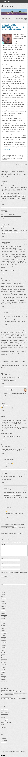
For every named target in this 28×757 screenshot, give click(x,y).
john (2, 373)
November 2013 (4, 660)
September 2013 (4, 664)
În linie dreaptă (6, 149)
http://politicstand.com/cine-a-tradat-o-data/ (11, 216)
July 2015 (3, 635)
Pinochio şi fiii (3, 720)
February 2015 (3, 637)
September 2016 (4, 618)
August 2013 (3, 665)
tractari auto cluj (7, 459)
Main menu (6, 1)
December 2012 (4, 679)
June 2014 (3, 650)
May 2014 (3, 652)
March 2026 (3, 596)
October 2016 (3, 616)
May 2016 (3, 625)
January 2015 (3, 638)
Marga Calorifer (7, 158)
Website (2, 567)
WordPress (13, 751)
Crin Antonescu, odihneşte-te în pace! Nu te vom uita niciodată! (13, 26)
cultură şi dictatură (20, 155)
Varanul (18, 158)
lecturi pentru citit (4, 715)
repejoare (2, 724)
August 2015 (3, 633)
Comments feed (4, 740)
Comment (3, 544)
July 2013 (3, 667)
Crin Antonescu (16, 156)
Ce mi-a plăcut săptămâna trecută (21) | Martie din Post (11, 365)
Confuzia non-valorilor (11, 155)
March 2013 (3, 674)
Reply (3, 204)
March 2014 (3, 655)
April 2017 (3, 608)
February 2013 (3, 676)
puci (15, 158)
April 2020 (3, 601)
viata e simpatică (4, 727)
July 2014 (3, 649)
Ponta (12, 158)
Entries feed (3, 738)
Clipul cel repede (4, 710)
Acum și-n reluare (4, 709)
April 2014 (3, 654)
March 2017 (3, 610)
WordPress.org (4, 742)
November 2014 (4, 642)
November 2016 (4, 615)
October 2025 (3, 598)
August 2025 (3, 599)
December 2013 (4, 659)
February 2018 (3, 606)
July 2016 (3, 621)
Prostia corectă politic (5, 18)
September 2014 (4, 645)
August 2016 (3, 620)
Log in (2, 736)
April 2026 (3, 594)
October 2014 (3, 643)
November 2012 (4, 681)
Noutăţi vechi (3, 717)
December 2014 (4, 640)
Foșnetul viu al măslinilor (10, 690)
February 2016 (3, 628)
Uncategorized (5, 156)
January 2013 (3, 677)
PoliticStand (4, 210)
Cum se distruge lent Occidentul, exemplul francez (14, 691)
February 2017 (3, 611)
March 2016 (3, 627)
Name (2, 558)
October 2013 (3, 662)
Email (2, 563)
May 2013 (3, 671)
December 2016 (4, 613)
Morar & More (7, 6)
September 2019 (4, 603)
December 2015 (4, 630)
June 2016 (3, 623)
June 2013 (3, 669)
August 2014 (3, 647)
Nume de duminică (4, 719)
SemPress (23, 751)
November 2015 (4, 632)
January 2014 (3, 657)
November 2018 (4, 605)
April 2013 (3, 672)
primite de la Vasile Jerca (6, 722)
